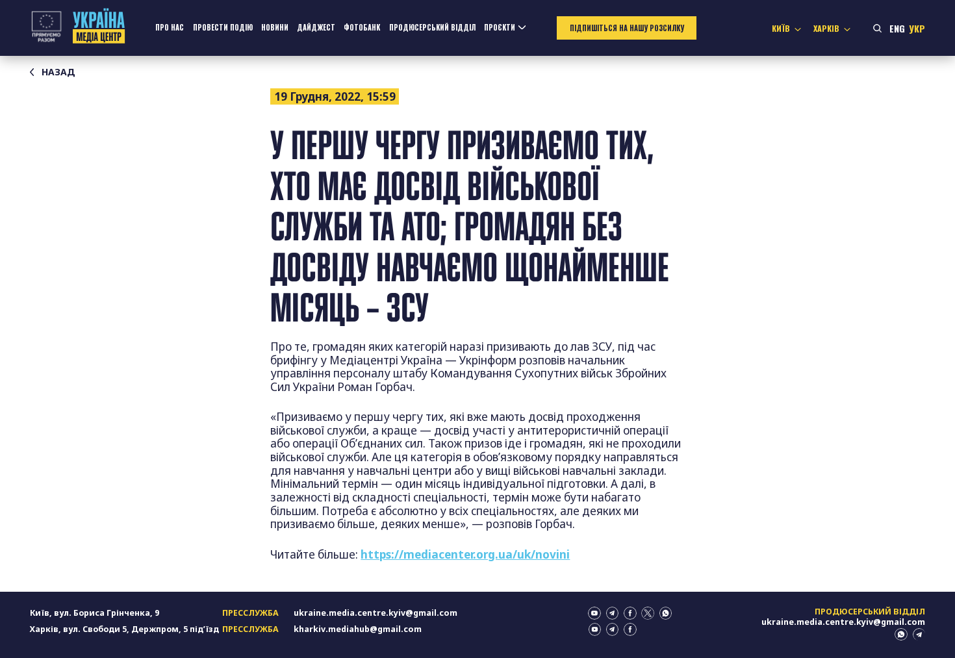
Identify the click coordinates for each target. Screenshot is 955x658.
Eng (897, 28)
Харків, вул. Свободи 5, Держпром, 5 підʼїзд (124, 629)
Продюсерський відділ (432, 27)
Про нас (169, 27)
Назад (58, 72)
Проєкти (499, 27)
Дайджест (316, 27)
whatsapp (665, 613)
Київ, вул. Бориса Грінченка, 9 (94, 612)
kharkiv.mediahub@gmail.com (358, 629)
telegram (612, 613)
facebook (630, 613)
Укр (917, 28)
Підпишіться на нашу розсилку (627, 28)
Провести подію (223, 27)
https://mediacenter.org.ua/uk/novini (465, 554)
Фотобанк (362, 27)
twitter (647, 613)
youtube (594, 613)
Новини (274, 27)
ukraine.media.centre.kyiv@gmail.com (375, 612)
